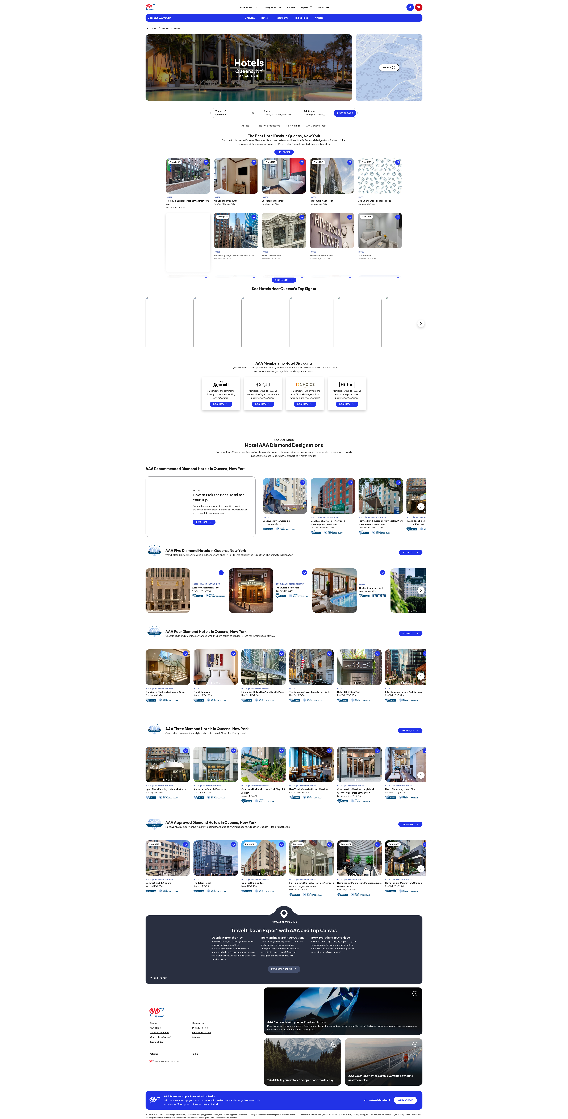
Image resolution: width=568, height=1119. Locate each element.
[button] (424, 512)
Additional (309, 111)
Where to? (220, 111)
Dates (267, 111)
